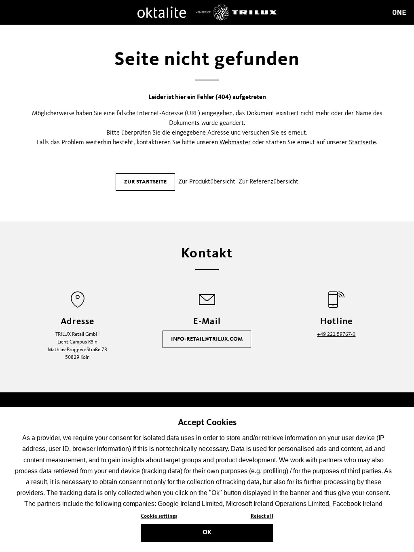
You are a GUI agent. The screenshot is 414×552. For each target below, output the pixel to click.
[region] (207, 479)
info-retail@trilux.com (207, 339)
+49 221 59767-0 (336, 334)
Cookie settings (159, 516)
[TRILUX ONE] (399, 12)
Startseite (362, 142)
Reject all (262, 516)
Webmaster (235, 142)
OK (207, 532)
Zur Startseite (145, 182)
